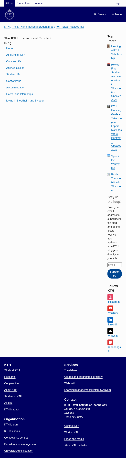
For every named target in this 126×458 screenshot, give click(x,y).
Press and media (74, 439)
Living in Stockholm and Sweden (25, 100)
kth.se (9, 3)
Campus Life (13, 61)
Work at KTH (71, 432)
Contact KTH (71, 425)
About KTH (10, 390)
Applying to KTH (15, 54)
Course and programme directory (83, 376)
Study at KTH (12, 370)
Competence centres (16, 437)
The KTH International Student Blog (32, 26)
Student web (24, 3)
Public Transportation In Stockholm (116, 182)
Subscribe (114, 273)
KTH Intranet (11, 409)
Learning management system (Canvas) (87, 390)
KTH (7, 26)
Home (9, 48)
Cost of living (13, 81)
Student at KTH (13, 396)
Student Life (13, 74)
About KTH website (75, 445)
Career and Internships (19, 94)
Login (118, 3)
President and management (20, 444)
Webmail (69, 383)
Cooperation (11, 383)
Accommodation (15, 87)
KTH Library (11, 424)
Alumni (8, 403)
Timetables (70, 370)
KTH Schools (12, 431)
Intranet (39, 3)
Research (10, 376)
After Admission (15, 68)
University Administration (18, 450)
